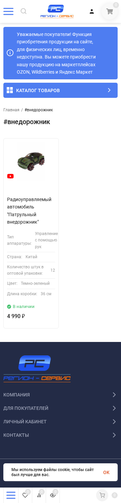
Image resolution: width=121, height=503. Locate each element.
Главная (11, 110)
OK (106, 472)
